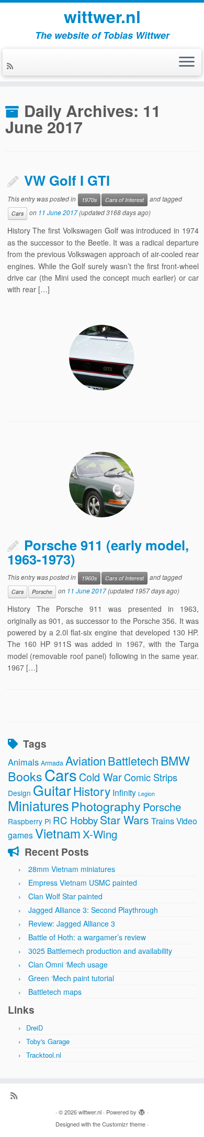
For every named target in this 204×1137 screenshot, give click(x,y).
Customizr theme (123, 1124)
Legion (146, 794)
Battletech (133, 760)
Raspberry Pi (29, 821)
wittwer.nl (102, 16)
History (91, 790)
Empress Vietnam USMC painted (82, 882)
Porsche (42, 592)
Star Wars (124, 819)
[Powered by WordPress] (141, 1109)
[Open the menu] (187, 62)
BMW (175, 760)
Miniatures (38, 805)
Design (19, 793)
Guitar (52, 790)
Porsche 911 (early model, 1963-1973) (98, 552)
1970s (89, 200)
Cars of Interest (124, 200)
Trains (162, 820)
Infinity (124, 792)
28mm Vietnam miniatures (71, 869)
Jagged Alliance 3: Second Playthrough (93, 910)
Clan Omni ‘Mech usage (68, 964)
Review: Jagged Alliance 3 (71, 923)
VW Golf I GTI (67, 180)
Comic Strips (150, 777)
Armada (52, 762)
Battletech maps (55, 991)
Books (25, 776)
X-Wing (100, 834)
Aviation (85, 760)
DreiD (34, 1028)
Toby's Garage (48, 1041)
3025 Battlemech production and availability (100, 950)
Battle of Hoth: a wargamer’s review (87, 937)
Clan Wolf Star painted (65, 896)
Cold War (100, 776)
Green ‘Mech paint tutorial (71, 978)
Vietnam (58, 833)
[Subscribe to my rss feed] (11, 65)
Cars (18, 213)
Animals (23, 762)
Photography (106, 806)
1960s (89, 578)
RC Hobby (75, 820)
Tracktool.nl (43, 1055)
